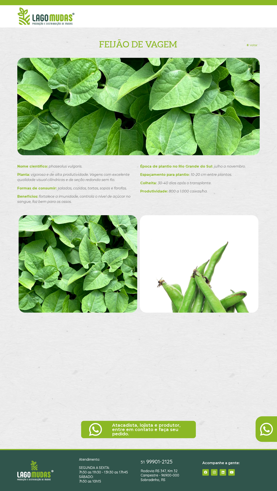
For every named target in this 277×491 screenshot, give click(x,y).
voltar (253, 45)
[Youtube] (231, 472)
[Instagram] (214, 472)
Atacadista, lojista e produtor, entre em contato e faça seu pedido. (146, 429)
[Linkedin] (223, 472)
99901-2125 (156, 461)
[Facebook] (205, 472)
